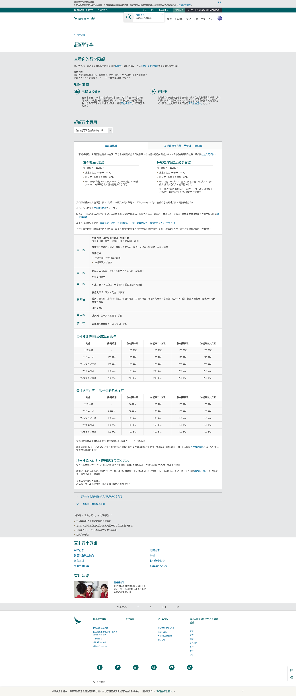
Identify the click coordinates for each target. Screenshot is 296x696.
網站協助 (161, 640)
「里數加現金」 (195, 103)
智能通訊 (119, 66)
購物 (191, 639)
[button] (83, 10)
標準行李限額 (100, 208)
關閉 (219, 2)
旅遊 (191, 635)
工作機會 (97, 638)
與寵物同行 (122, 223)
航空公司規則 (207, 154)
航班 (191, 631)
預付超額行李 (127, 103)
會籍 (191, 655)
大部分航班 (111, 145)
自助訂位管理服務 (149, 66)
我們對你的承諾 (99, 642)
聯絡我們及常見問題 (166, 628)
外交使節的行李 (168, 223)
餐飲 (191, 647)
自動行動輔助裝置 (139, 223)
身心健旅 (193, 643)
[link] (152, 10)
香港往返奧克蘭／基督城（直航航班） (185, 145)
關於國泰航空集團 (100, 628)
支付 (191, 651)
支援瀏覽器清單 (184, 5)
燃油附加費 (162, 632)
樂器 (113, 223)
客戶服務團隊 (197, 446)
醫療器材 (154, 223)
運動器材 (104, 223)
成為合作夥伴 (99, 646)
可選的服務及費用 (165, 636)
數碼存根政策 (164, 691)
